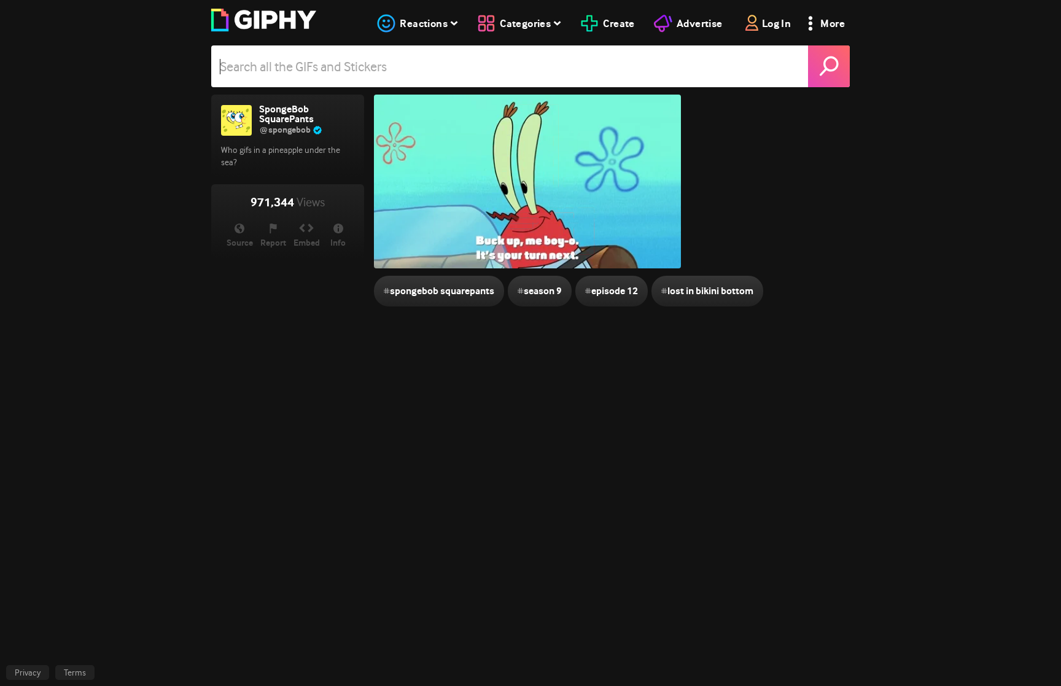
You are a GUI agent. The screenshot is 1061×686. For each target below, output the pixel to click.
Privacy (28, 672)
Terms (75, 672)
